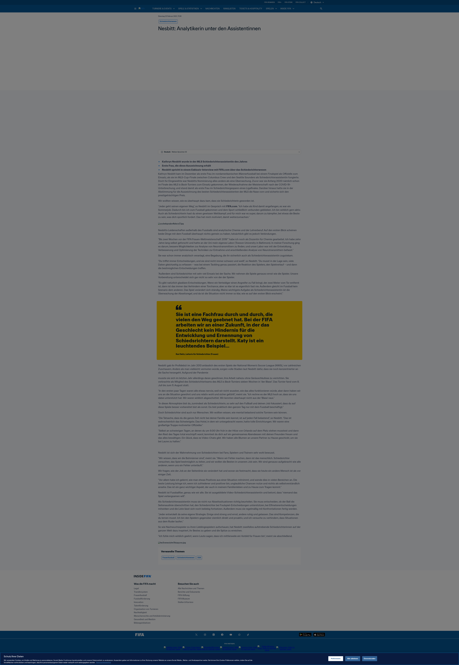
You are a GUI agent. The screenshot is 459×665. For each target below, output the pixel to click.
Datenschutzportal (103, 663)
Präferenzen (335, 659)
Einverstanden (369, 659)
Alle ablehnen (352, 659)
